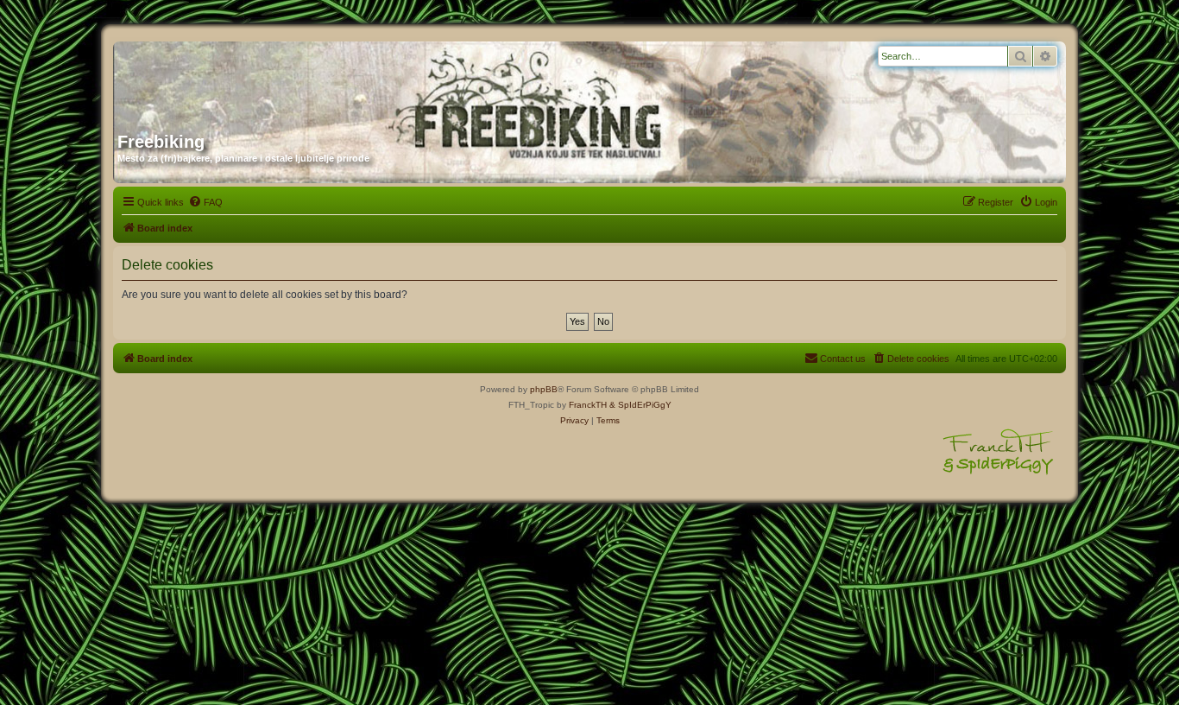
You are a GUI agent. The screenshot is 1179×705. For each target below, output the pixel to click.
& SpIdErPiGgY (640, 405)
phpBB (544, 389)
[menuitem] (205, 202)
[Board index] (283, 80)
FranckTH (588, 405)
